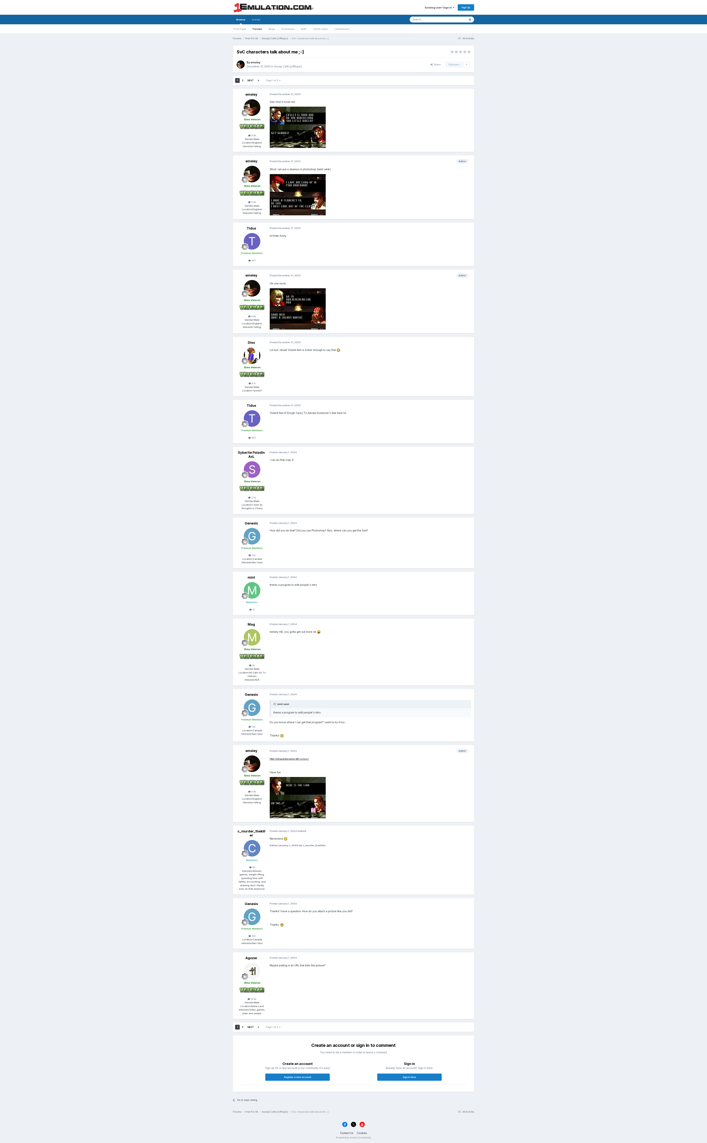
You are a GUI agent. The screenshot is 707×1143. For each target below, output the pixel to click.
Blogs (272, 28)
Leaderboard (341, 28)
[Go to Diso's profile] (252, 355)
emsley (255, 62)
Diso (251, 342)
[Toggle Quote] (275, 704)
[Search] (470, 19)
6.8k (253, 135)
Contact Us (346, 1133)
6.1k (253, 383)
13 (253, 609)
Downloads (288, 28)
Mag (251, 624)
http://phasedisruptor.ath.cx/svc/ (289, 758)
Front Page (239, 28)
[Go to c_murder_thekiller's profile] (252, 848)
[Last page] (258, 80)
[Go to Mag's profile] (252, 637)
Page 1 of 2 (272, 80)
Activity (256, 19)
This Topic (455, 19)
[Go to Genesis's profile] (252, 536)
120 (253, 555)
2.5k (253, 497)
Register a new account (297, 1077)
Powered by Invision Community (353, 1137)
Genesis (251, 523)
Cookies (362, 1133)
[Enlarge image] (338, 349)
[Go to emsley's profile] (241, 64)
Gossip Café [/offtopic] (288, 66)
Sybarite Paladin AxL (251, 454)
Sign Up (466, 7)
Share (436, 64)
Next (250, 80)
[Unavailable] (298, 127)
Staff (303, 28)
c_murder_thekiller (251, 833)
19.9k (253, 998)
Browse (240, 19)
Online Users (320, 28)
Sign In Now (409, 1077)
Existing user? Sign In (439, 7)
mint (251, 577)
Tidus (251, 228)
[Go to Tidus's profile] (252, 241)
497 (253, 260)
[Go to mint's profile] (252, 590)
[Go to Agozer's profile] (252, 971)
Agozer (251, 958)
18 (253, 867)
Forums (257, 28)
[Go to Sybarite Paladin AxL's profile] (252, 469)
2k (253, 665)
